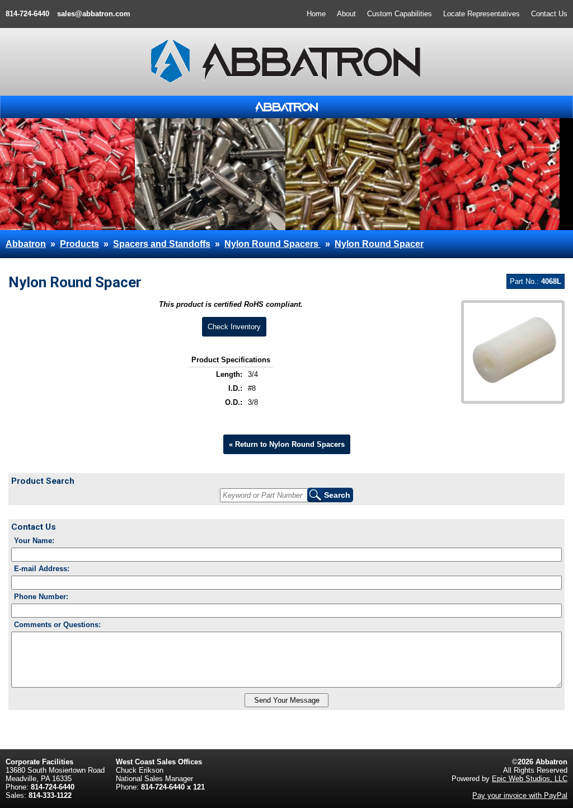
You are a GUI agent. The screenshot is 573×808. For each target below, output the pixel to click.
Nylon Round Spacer (379, 244)
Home (316, 14)
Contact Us (549, 14)
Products (79, 244)
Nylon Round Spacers (272, 244)
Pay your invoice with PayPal (519, 795)
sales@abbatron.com (93, 14)
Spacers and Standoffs (161, 244)
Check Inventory (234, 327)
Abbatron (26, 244)
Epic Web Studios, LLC (529, 778)
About (346, 14)
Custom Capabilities (399, 14)
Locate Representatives (481, 14)
